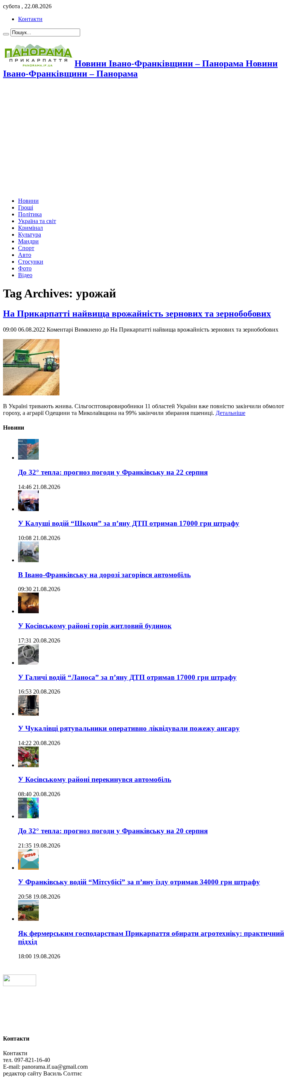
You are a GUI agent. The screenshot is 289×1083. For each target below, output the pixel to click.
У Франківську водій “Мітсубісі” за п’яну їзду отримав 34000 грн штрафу (139, 882)
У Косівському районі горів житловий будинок (95, 626)
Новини (28, 201)
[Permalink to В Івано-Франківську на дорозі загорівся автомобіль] (28, 560)
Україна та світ (37, 221)
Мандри (28, 241)
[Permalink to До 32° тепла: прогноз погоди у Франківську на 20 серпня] (28, 816)
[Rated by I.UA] (19, 984)
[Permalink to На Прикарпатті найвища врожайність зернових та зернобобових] (31, 393)
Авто (24, 255)
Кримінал (30, 228)
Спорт (26, 248)
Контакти (30, 19)
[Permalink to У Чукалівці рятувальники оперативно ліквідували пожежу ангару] (28, 713)
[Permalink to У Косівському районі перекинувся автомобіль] (28, 765)
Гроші (25, 207)
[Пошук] (6, 34)
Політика (30, 214)
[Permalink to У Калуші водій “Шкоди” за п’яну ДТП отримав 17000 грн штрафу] (28, 509)
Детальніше (230, 413)
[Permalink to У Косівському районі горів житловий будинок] (28, 611)
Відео (25, 275)
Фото (25, 268)
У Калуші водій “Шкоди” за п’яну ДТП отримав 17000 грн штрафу (128, 523)
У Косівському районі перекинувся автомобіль (94, 779)
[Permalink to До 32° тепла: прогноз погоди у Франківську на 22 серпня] (28, 457)
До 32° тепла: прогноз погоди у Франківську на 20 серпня (113, 831)
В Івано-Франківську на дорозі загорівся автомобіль (104, 575)
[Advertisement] (144, 139)
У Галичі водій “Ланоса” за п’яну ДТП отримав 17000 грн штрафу (127, 677)
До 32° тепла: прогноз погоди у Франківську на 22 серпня (113, 472)
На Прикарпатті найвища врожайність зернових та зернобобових (137, 313)
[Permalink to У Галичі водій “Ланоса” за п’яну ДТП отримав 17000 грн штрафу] (28, 662)
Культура (29, 234)
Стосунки (30, 261)
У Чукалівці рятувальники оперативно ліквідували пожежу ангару (129, 728)
